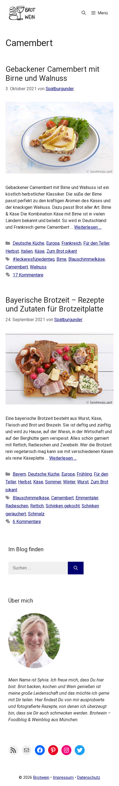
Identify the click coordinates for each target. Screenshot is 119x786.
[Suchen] (76, 568)
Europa (53, 243)
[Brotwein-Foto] (34, 666)
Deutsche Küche (28, 243)
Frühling (84, 474)
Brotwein (41, 777)
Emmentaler (87, 497)
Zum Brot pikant (61, 251)
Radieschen (17, 505)
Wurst (83, 481)
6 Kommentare (27, 521)
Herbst (12, 251)
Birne (61, 259)
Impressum (63, 777)
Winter (69, 481)
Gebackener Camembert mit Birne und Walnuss (52, 73)
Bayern (19, 474)
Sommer (53, 481)
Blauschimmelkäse (86, 259)
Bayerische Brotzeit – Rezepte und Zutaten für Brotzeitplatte (55, 304)
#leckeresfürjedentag (34, 259)
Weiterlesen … (88, 227)
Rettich (37, 505)
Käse (40, 251)
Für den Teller (96, 243)
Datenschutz (88, 777)
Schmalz (36, 513)
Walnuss (38, 267)
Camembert (17, 267)
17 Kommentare (28, 275)
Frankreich (71, 243)
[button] (84, 13)
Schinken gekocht (63, 505)
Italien (27, 251)
